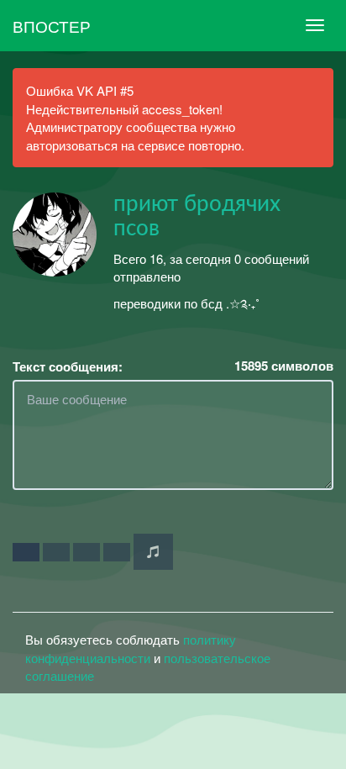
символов (283, 366)
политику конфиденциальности (130, 648)
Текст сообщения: (68, 367)
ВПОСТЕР (52, 25)
